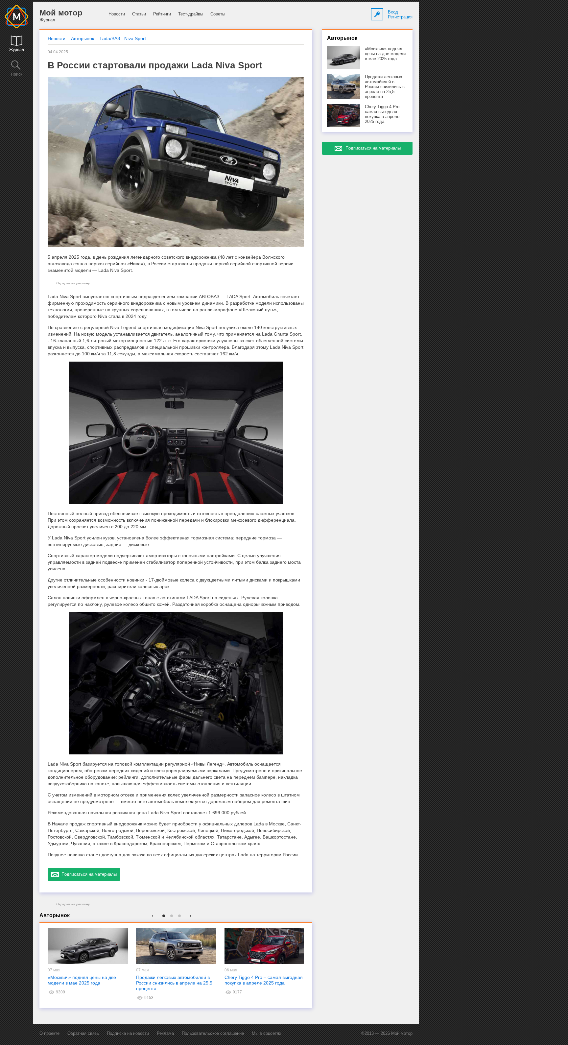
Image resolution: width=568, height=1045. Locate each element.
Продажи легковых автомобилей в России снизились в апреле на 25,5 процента (174, 983)
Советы (217, 14)
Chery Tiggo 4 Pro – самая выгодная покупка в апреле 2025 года (264, 980)
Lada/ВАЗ (110, 38)
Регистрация (400, 16)
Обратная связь (83, 1033)
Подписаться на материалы (88, 874)
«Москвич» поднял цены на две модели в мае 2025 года (82, 980)
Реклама (165, 1033)
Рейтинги (162, 14)
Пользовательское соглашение (213, 1033)
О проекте (49, 1033)
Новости (116, 14)
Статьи (139, 14)
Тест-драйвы (190, 14)
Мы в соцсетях (266, 1033)
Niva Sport (135, 38)
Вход (393, 12)
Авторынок (82, 38)
